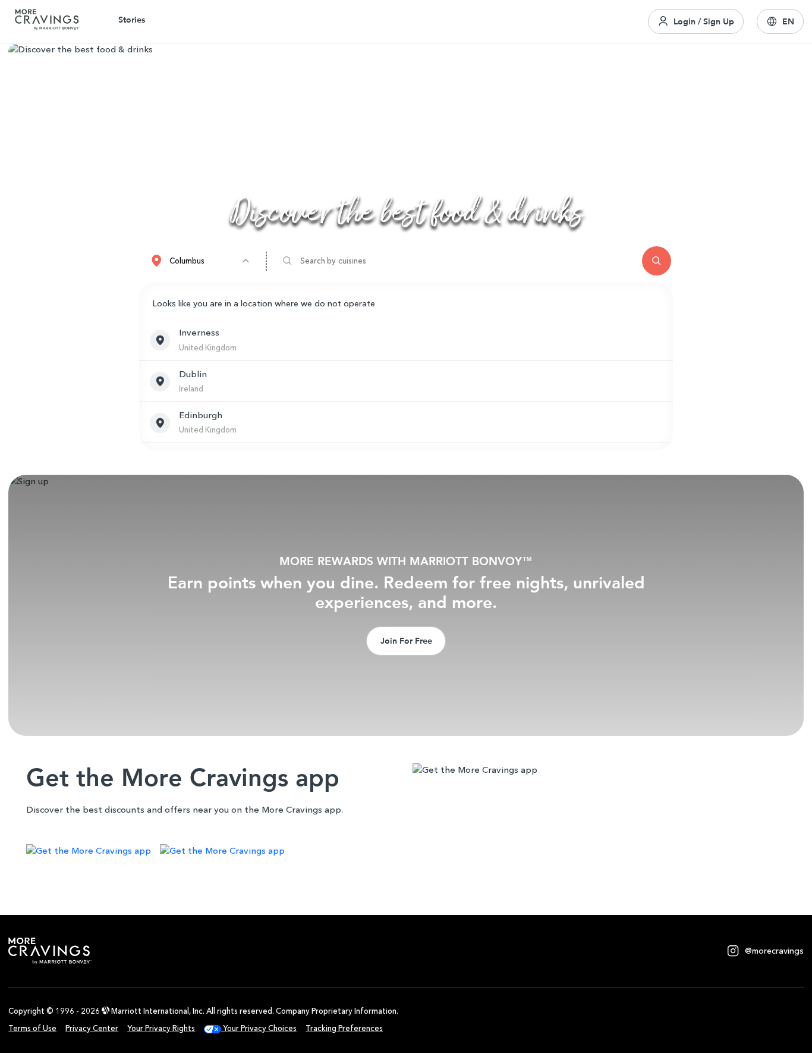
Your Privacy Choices (259, 1028)
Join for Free (406, 640)
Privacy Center (91, 1028)
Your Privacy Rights (161, 1028)
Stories (131, 19)
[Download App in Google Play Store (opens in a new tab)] (222, 852)
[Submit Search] (656, 260)
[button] (780, 21)
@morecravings (774, 951)
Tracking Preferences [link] (344, 1028)
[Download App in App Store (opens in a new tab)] (88, 852)
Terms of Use (32, 1028)
